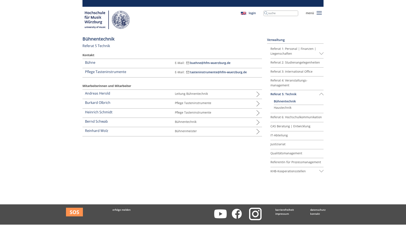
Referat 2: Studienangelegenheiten (295, 62)
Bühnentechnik (285, 101)
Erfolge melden (121, 210)
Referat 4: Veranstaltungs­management (288, 82)
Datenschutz (318, 210)
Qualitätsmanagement (286, 153)
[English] (243, 13)
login (252, 13)
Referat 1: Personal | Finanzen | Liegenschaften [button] (293, 51)
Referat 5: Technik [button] (283, 94)
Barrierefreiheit (284, 210)
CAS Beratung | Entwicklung (290, 126)
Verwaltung (276, 40)
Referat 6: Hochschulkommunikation (296, 117)
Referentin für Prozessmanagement (295, 162)
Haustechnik (282, 108)
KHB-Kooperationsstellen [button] (288, 171)
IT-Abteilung (279, 135)
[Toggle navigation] (319, 12)
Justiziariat (277, 144)
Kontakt (315, 214)
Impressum (282, 214)
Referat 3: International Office (291, 71)
